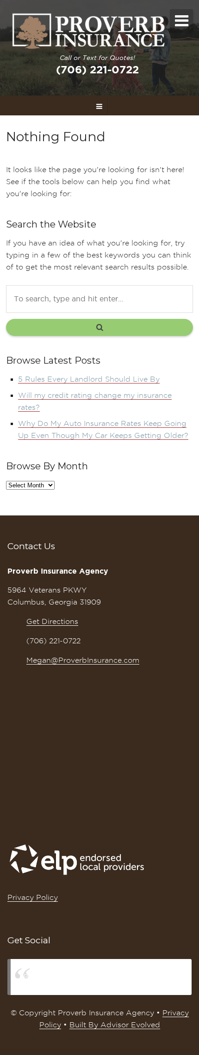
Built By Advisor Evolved (114, 1025)
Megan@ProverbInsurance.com (82, 660)
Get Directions (52, 621)
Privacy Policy (32, 897)
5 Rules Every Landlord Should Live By (89, 379)
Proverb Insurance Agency (71, 976)
